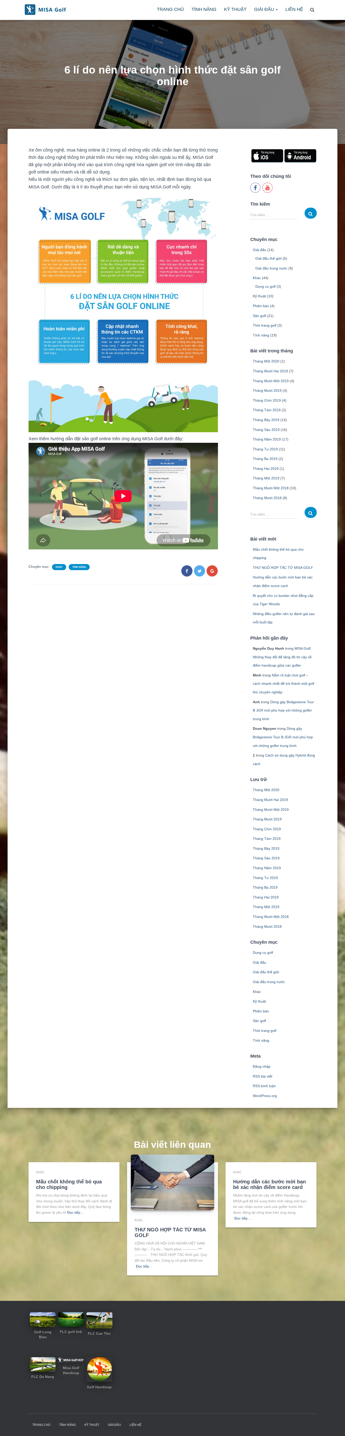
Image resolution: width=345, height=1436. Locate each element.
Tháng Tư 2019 (265, 449)
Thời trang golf (264, 325)
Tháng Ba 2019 (265, 459)
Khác (59, 567)
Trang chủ (170, 9)
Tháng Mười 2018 (267, 498)
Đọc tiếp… (75, 1212)
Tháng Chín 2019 (267, 400)
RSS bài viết (262, 1076)
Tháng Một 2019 (266, 478)
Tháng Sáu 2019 (266, 430)
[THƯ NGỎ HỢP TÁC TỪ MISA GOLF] (172, 1182)
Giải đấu (264, 9)
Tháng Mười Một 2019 (271, 381)
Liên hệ (294, 9)
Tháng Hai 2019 (266, 469)
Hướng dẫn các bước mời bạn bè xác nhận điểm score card (269, 1184)
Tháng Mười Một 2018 (271, 488)
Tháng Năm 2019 (267, 439)
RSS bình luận (264, 1086)
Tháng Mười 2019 (267, 390)
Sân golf (259, 316)
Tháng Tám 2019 (267, 410)
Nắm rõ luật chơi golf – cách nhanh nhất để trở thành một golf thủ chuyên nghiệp (283, 683)
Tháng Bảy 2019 (266, 420)
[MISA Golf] (45, 9)
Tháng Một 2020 (266, 361)
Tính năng (203, 9)
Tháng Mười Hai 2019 (270, 371)
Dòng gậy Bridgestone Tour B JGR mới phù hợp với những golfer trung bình (283, 710)
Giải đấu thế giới (268, 258)
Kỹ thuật (235, 9)
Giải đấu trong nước (271, 268)
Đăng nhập (261, 1066)
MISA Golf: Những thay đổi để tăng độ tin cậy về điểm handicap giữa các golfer (282, 656)
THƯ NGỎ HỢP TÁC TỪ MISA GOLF (283, 568)
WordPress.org (265, 1096)
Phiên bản (261, 306)
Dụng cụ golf (265, 286)
